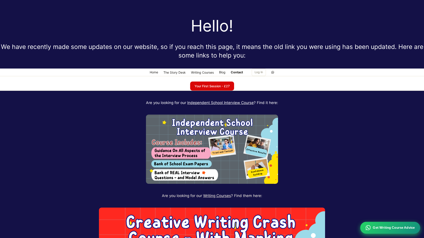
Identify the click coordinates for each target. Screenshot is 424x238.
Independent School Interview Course (220, 102)
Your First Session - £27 (212, 86)
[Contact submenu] (245, 72)
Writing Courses (217, 195)
